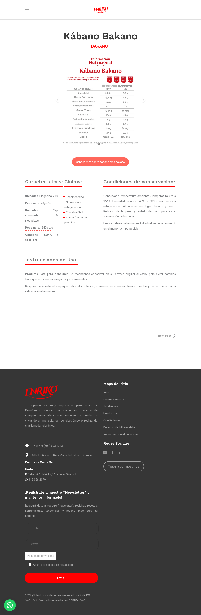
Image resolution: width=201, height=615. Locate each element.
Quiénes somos (113, 399)
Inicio (106, 392)
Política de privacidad (40, 556)
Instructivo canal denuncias (121, 434)
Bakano (99, 46)
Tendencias (110, 406)
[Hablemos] (10, 605)
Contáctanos (111, 420)
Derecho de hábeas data (119, 427)
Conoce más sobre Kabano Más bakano (100, 162)
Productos (110, 413)
